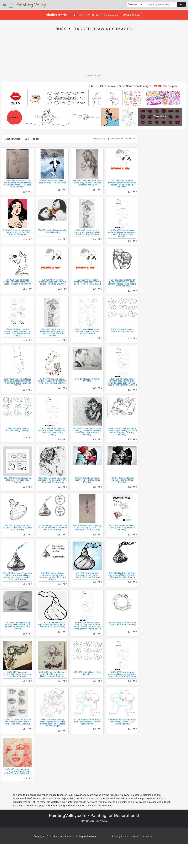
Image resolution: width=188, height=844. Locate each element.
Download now (131, 14)
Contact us (146, 836)
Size (27, 138)
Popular (35, 138)
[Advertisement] (94, 54)
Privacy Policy (120, 836)
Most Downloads (13, 138)
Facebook (101, 821)
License (134, 836)
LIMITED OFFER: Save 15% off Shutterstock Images (120, 86)
